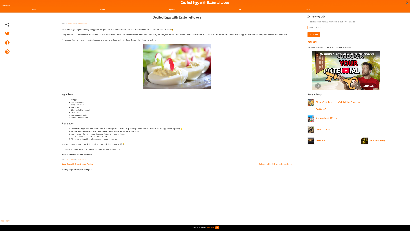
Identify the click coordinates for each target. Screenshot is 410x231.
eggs (83, 159)
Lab (239, 9)
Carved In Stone (322, 129)
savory (86, 159)
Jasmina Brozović (82, 23)
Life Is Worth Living (377, 140)
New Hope (320, 140)
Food (68, 159)
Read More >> (359, 113)
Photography (5, 221)
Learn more (210, 228)
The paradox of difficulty (326, 118)
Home (34, 9)
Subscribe (314, 34)
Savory (72, 159)
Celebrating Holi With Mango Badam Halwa (275, 164)
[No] (407, 228)
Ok (217, 228)
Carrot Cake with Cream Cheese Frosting (77, 164)
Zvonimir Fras (5, 5)
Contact (307, 9)
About (102, 9)
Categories (171, 9)
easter (79, 159)
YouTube (312, 41)
